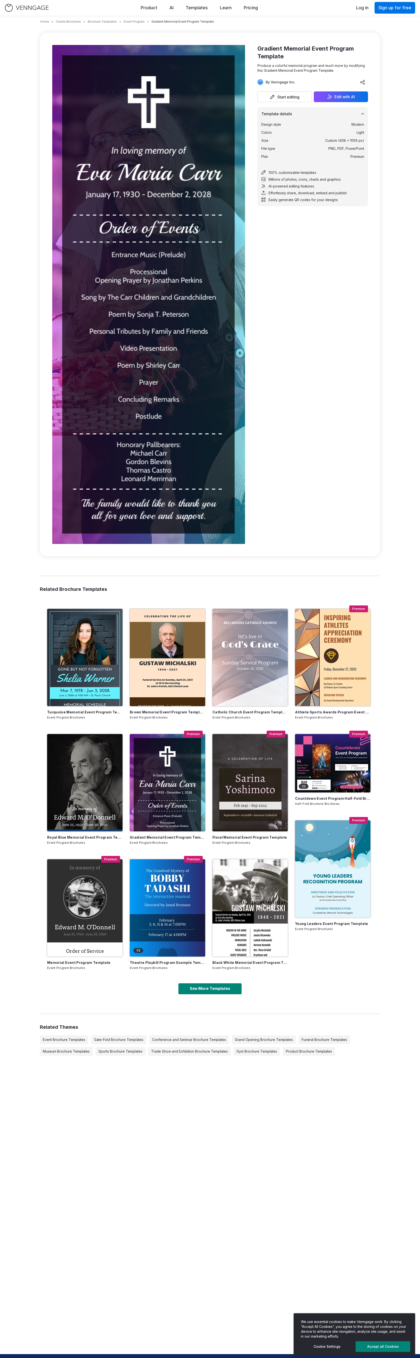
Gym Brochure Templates (256, 1051)
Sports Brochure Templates (120, 1051)
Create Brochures (68, 21)
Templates (197, 7)
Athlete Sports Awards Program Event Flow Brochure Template (332, 712)
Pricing (251, 7)
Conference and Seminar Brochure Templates (189, 1040)
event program (134, 21)
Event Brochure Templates (64, 1040)
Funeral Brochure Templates (324, 1040)
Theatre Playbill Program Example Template (167, 962)
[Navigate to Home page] (27, 8)
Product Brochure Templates (309, 1051)
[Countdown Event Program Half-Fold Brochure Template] (332, 763)
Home (44, 21)
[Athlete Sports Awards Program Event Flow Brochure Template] (332, 657)
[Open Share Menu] (362, 82)
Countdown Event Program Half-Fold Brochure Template (332, 798)
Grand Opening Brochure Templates (264, 1040)
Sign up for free (394, 7)
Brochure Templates (102, 21)
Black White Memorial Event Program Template (250, 962)
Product (149, 7)
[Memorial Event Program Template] (84, 908)
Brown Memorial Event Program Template (167, 712)
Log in (362, 7)
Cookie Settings (327, 1346)
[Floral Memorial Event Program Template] (250, 782)
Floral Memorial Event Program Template (249, 837)
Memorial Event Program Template (79, 962)
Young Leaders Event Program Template (331, 924)
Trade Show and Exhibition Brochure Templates (189, 1051)
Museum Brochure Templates (66, 1051)
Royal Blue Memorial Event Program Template (84, 837)
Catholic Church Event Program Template (250, 712)
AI (171, 7)
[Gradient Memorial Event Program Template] (167, 782)
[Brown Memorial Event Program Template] (167, 657)
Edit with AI (344, 96)
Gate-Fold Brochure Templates (118, 1040)
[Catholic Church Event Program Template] (250, 657)
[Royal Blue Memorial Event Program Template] (84, 782)
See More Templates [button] (210, 988)
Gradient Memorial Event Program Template (167, 837)
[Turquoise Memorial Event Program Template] (84, 657)
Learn (226, 7)
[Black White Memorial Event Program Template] (250, 908)
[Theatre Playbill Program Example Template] (167, 908)
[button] (284, 96)
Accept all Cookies (383, 1346)
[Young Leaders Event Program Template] (332, 869)
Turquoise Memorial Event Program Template (84, 712)
